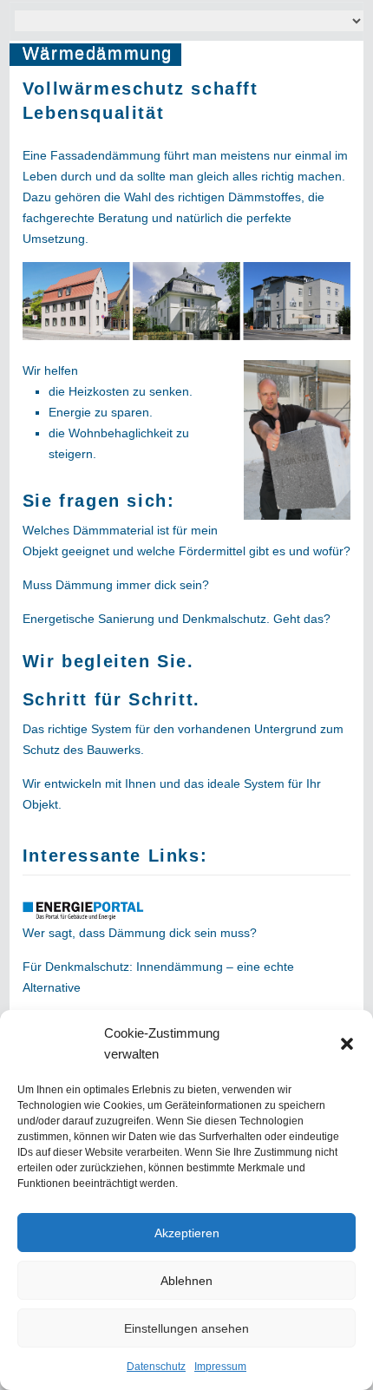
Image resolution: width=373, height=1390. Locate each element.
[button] (347, 1043)
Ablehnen (186, 1281)
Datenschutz (156, 1366)
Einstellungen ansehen (186, 1328)
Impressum (220, 1366)
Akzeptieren (186, 1233)
